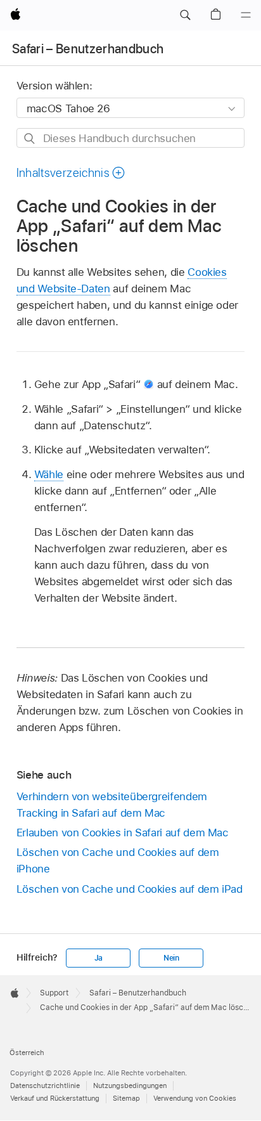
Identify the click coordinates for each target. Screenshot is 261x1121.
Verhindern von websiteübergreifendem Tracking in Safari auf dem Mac (111, 804)
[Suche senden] (30, 138)
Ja (98, 958)
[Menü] (246, 15)
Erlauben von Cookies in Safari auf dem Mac (122, 832)
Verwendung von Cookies (194, 1098)
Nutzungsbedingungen (130, 1085)
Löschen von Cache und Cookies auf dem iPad (129, 889)
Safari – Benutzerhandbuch (88, 48)
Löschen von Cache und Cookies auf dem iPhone (117, 860)
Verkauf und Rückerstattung (54, 1098)
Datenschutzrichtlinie (45, 1085)
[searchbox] (130, 138)
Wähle (48, 474)
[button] (185, 15)
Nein (171, 958)
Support (54, 992)
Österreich (27, 1052)
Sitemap (126, 1098)
